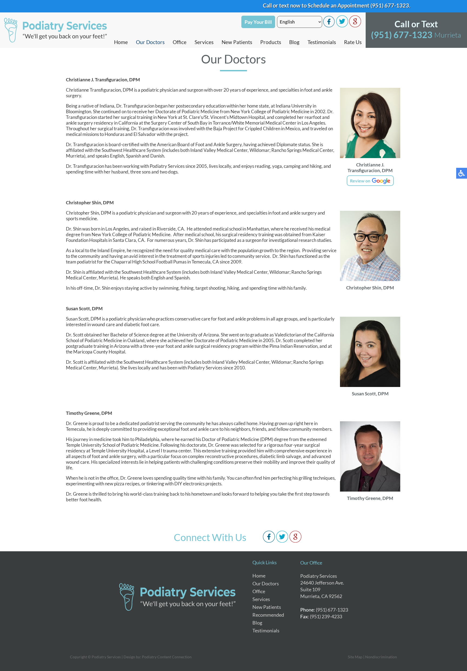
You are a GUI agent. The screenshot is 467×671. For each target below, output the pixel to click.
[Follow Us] (342, 26)
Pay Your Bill (258, 22)
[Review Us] (355, 26)
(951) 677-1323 (376, 5)
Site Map (355, 657)
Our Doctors (150, 42)
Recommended (268, 615)
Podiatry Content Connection (167, 657)
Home (121, 42)
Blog (294, 42)
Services (204, 42)
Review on (360, 180)
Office (179, 42)
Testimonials (322, 42)
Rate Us (353, 42)
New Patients (237, 42)
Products (270, 42)
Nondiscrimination (381, 657)
